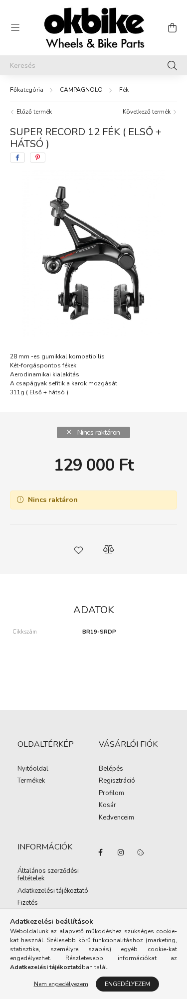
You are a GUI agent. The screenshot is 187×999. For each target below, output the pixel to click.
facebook (101, 852)
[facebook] (17, 158)
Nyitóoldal (32, 769)
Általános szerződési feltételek (48, 875)
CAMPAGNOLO (81, 90)
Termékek (31, 781)
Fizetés (27, 903)
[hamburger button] (15, 28)
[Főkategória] (26, 90)
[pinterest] (37, 158)
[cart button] (172, 28)
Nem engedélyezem (61, 984)
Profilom (111, 794)
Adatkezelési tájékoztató (52, 891)
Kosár (107, 806)
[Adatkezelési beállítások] (141, 852)
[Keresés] (172, 65)
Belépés (111, 769)
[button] (79, 549)
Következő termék (147, 112)
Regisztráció (117, 781)
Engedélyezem (127, 984)
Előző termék (33, 112)
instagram (121, 852)
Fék (124, 90)
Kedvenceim (116, 818)
